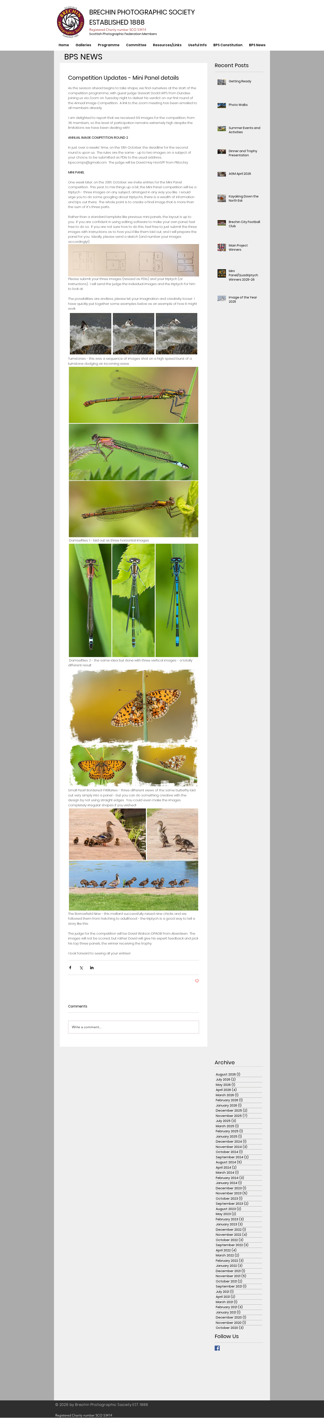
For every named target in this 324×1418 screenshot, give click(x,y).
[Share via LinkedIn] (92, 967)
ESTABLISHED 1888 (117, 22)
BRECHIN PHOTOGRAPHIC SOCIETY (142, 12)
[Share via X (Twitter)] (81, 967)
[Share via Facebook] (70, 967)
